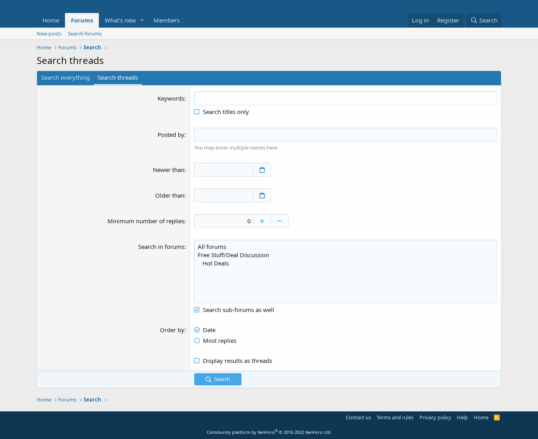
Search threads (118, 77)
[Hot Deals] (345, 263)
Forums (82, 20)
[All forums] (345, 247)
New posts (49, 33)
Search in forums (161, 246)
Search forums (85, 33)
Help (462, 417)
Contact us (358, 417)
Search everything (65, 77)
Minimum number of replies (146, 221)
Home (51, 20)
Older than (169, 195)
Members (167, 20)
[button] (142, 20)
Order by (172, 330)
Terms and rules (395, 417)
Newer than (168, 170)
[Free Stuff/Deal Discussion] (345, 255)
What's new (120, 20)
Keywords (171, 98)
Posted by (171, 134)
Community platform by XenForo (269, 432)
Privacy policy (435, 417)
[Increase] (262, 221)
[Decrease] (280, 221)
